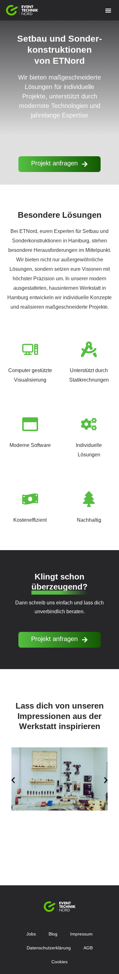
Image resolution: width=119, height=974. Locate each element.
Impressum (81, 933)
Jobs (31, 933)
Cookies (59, 961)
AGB (88, 947)
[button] (108, 10)
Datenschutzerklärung (49, 947)
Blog (53, 933)
